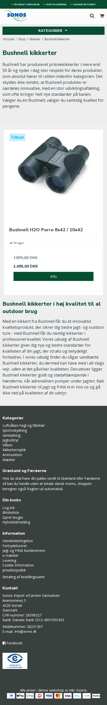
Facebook (14, 643)
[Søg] (92, 16)
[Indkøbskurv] (102, 16)
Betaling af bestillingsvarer (23, 576)
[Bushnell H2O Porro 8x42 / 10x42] (53, 178)
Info (53, 276)
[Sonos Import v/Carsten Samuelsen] (16, 15)
